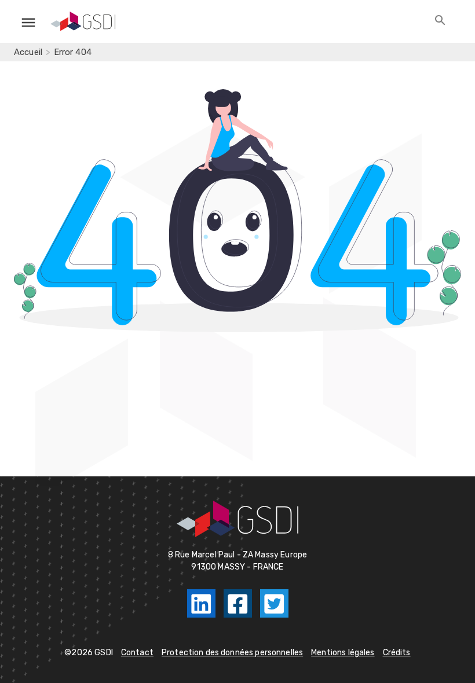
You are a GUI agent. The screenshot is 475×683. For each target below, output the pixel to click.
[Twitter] (274, 603)
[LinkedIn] (201, 603)
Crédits (397, 653)
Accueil (28, 52)
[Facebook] (238, 603)
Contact (137, 653)
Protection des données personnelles (232, 653)
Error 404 (73, 52)
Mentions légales (342, 653)
